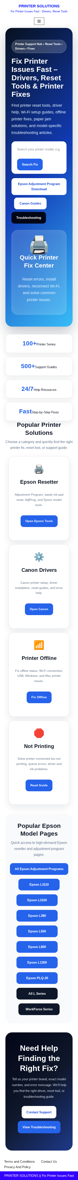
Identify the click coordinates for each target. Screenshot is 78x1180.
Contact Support (39, 1112)
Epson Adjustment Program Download (39, 186)
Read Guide (39, 785)
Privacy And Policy (17, 1167)
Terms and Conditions (19, 1161)
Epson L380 (37, 915)
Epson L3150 (37, 900)
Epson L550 (37, 931)
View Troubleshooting (39, 1127)
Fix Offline (39, 697)
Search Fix (30, 164)
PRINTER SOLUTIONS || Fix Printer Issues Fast (39, 1175)
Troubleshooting (28, 217)
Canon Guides (30, 203)
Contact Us (49, 1161)
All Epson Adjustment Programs (39, 869)
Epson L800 (37, 947)
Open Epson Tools (39, 521)
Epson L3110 (39, 884)
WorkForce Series (39, 1009)
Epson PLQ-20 (37, 978)
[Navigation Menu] (39, 21)
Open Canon (39, 609)
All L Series (37, 993)
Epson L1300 (37, 962)
